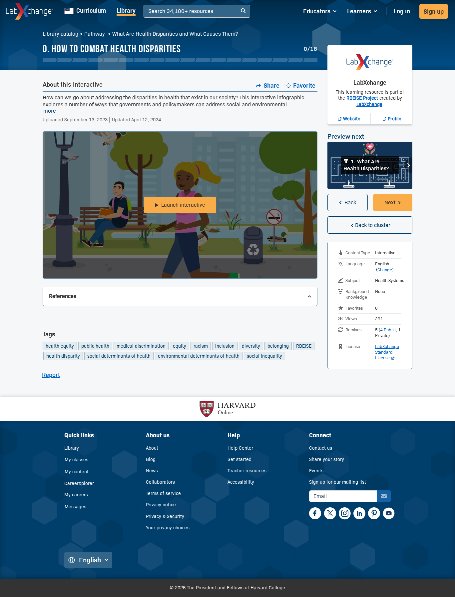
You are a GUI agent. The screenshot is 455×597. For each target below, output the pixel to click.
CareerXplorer (79, 483)
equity (179, 346)
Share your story (326, 459)
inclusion (224, 346)
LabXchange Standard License (387, 352)
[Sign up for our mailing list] (384, 496)
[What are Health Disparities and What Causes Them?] (295, 60)
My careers (76, 495)
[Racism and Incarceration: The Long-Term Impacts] (172, 60)
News (152, 471)
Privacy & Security (165, 516)
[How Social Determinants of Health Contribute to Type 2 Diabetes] (203, 60)
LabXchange (369, 104)
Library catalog (60, 34)
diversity (251, 346)
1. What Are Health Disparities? (366, 165)
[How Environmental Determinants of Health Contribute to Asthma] (110, 60)
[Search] (243, 11)
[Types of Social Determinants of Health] (157, 60)
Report (51, 375)
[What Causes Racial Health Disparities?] (64, 60)
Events (316, 471)
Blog (151, 459)
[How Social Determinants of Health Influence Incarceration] (187, 60)
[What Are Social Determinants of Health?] (126, 60)
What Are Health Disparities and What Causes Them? (175, 34)
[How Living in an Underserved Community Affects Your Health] (141, 60)
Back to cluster (372, 225)
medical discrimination (141, 346)
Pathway (95, 34)
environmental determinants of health (198, 356)
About (152, 448)
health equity (60, 346)
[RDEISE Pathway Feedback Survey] (310, 60)
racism (201, 346)
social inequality (264, 356)
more (49, 111)
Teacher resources (247, 471)
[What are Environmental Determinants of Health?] (95, 60)
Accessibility (241, 482)
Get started (239, 459)
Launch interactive (183, 205)
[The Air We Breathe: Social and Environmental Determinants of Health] (279, 60)
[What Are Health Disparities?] (49, 60)
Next (408, 165)
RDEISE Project (362, 98)
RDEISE (303, 346)
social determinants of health (119, 356)
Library (126, 10)
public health (95, 346)
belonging (278, 346)
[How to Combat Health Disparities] (249, 60)
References (62, 296)
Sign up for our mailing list (337, 482)
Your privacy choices (168, 528)
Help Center (240, 448)
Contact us (320, 448)
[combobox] (149, 11)
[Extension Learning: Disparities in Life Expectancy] (79, 60)
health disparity (63, 356)
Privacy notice (161, 505)
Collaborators (160, 482)
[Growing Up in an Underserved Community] (218, 60)
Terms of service (163, 493)
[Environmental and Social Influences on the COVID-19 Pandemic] (234, 60)
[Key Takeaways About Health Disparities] (264, 60)
